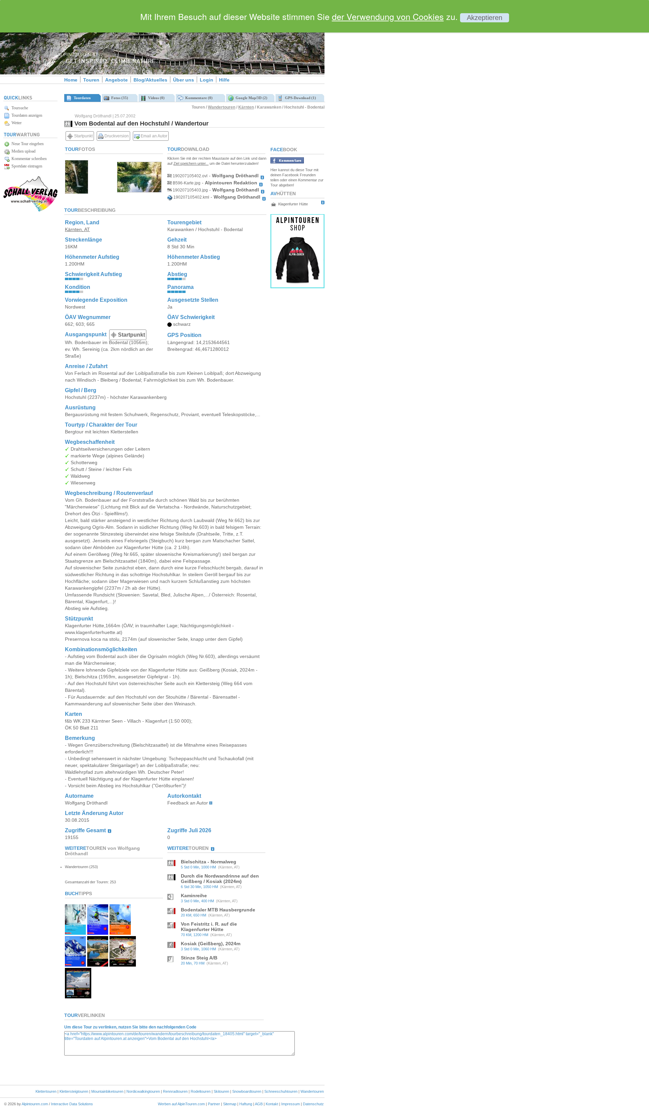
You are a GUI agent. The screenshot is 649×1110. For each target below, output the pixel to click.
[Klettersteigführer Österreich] (120, 933)
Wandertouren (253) (81, 867)
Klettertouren (45, 1091)
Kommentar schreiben (28, 158)
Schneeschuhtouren (280, 1091)
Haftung (245, 1104)
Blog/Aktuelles (150, 80)
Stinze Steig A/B (199, 957)
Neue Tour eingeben (26, 143)
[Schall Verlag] (30, 210)
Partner (214, 1104)
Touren (91, 80)
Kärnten (246, 107)
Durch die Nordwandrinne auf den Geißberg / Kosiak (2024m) (220, 878)
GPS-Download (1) (299, 98)
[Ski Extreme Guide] (75, 965)
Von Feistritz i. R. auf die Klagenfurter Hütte (209, 926)
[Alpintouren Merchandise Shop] (297, 286)
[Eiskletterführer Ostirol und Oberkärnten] (75, 933)
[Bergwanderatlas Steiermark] (97, 965)
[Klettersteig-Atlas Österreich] (123, 965)
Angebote (116, 80)
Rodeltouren (201, 1091)
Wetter (15, 122)
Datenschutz (313, 1104)
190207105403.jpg (190, 190)
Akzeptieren (484, 17)
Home (70, 80)
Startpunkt (83, 136)
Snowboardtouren (246, 1091)
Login (206, 80)
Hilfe (224, 80)
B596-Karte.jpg (186, 183)
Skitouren (221, 1091)
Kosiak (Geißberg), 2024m (210, 943)
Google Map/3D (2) (250, 98)
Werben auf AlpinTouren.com (181, 1104)
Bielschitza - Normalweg (208, 861)
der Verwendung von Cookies (388, 16)
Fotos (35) (118, 98)
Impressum (290, 1104)
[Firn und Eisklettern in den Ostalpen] (97, 933)
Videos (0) (155, 98)
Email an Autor (153, 136)
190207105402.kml (190, 197)
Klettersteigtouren (73, 1091)
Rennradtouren (175, 1091)
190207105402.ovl (190, 176)
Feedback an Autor (187, 803)
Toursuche (18, 108)
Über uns (183, 80)
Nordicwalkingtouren (143, 1091)
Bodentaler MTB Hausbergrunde (218, 909)
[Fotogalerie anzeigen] (76, 192)
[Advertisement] (382, 116)
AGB (259, 1104)
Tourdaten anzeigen (25, 115)
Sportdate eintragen (25, 166)
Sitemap (229, 1104)
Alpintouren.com (35, 1104)
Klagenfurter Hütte (293, 204)
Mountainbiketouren (107, 1091)
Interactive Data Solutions (72, 1104)
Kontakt (272, 1104)
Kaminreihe (194, 895)
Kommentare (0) (198, 98)
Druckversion (116, 136)
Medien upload (22, 151)
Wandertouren (221, 107)
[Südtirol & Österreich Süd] (78, 996)
